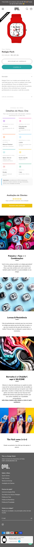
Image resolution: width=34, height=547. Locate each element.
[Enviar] (31, 518)
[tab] (17, 87)
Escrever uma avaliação (17, 206)
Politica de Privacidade (8, 502)
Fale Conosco (5, 478)
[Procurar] (27, 9)
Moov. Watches (6, 49)
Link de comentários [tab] (8, 97)
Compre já (17, 67)
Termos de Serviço (7, 481)
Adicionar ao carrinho (17, 61)
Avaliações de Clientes (8, 483)
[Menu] (3, 9)
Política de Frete (6, 497)
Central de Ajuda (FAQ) (8, 492)
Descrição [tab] (5, 76)
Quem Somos (6, 476)
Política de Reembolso (8, 500)
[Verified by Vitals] (19, 541)
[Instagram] (3, 524)
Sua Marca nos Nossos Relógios (11, 494)
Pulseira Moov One (15, 539)
